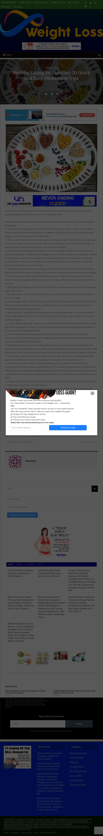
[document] (51, 418)
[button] (92, 393)
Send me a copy (68, 428)
